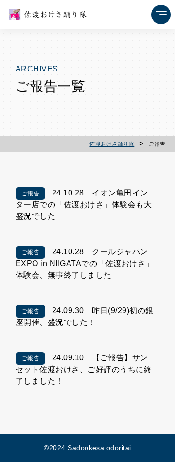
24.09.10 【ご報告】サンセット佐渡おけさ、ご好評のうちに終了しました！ (84, 369)
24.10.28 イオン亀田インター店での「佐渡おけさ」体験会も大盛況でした (84, 204)
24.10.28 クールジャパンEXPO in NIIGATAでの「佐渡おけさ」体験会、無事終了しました (85, 263)
